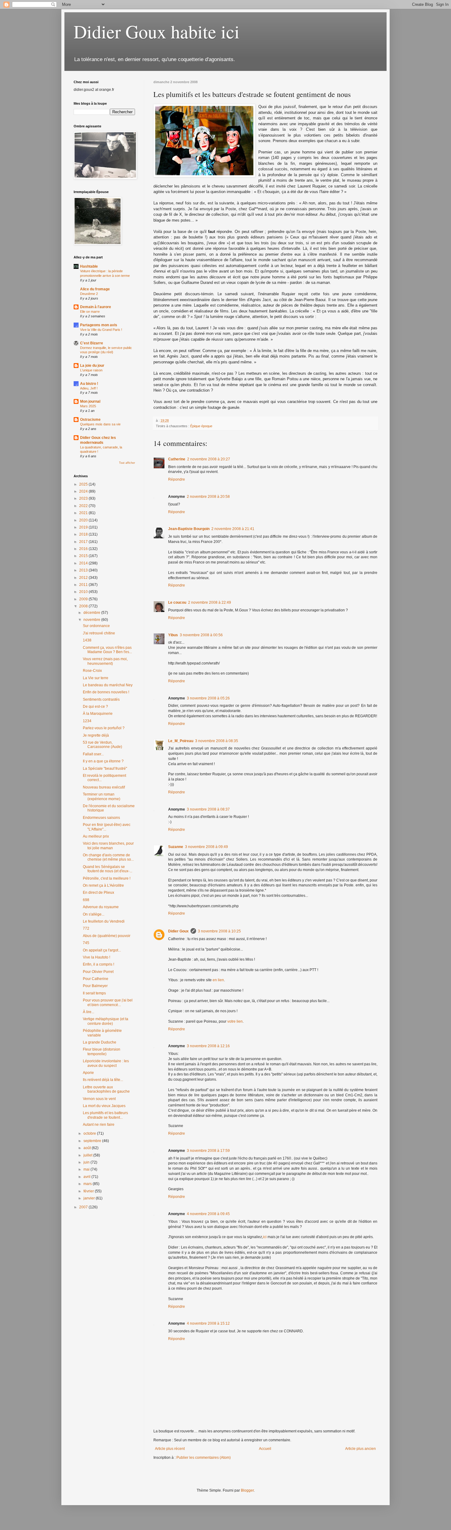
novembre (92, 620)
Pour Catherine (95, 979)
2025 (84, 484)
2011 (84, 585)
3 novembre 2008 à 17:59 (208, 1150)
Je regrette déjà (96, 735)
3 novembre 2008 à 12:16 (208, 1046)
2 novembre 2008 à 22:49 (209, 602)
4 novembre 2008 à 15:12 (208, 1323)
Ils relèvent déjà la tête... (103, 1080)
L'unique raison (91, 370)
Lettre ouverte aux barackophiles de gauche (106, 1089)
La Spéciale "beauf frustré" (105, 768)
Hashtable (89, 266)
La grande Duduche (99, 1042)
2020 (84, 520)
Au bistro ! (89, 384)
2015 (84, 556)
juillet (88, 1155)
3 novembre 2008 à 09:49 (206, 847)
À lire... (88, 1012)
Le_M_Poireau (180, 741)
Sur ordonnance (96, 626)
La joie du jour (92, 365)
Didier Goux (178, 931)
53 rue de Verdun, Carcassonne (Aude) (102, 744)
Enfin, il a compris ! (98, 964)
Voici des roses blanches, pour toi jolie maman (108, 845)
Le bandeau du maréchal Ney (108, 685)
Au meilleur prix (96, 836)
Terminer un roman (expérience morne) (101, 796)
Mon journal (90, 401)
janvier (89, 1198)
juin (87, 1162)
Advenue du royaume (101, 907)
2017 (84, 542)
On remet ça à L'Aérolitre (103, 885)
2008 (84, 606)
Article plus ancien (360, 1449)
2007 (84, 1207)
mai (87, 1169)
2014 (84, 563)
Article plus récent (170, 1449)
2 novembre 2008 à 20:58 (208, 496)
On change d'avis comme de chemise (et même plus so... (108, 857)
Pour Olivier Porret (98, 972)
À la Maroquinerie (98, 713)
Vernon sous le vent (99, 1099)
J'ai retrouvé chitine (99, 633)
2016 (84, 549)
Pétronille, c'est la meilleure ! (106, 878)
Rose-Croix (92, 670)
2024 (84, 491)
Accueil (265, 1449)
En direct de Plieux (98, 892)
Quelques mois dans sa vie (100, 424)
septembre (92, 1141)
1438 (87, 640)
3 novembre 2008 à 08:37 (208, 809)
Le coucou (177, 602)
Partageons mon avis (98, 325)
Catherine (176, 459)
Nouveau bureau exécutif (104, 787)
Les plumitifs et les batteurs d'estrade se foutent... (105, 1115)
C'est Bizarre (91, 343)
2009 (84, 599)
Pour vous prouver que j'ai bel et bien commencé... (108, 1002)
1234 (87, 721)
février (89, 1191)
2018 (84, 534)
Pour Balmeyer (95, 986)
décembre (92, 612)
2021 (84, 513)
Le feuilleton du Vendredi (104, 921)
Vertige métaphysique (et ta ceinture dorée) (105, 1021)
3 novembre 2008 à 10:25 (219, 931)
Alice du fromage (95, 289)
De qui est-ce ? (95, 706)
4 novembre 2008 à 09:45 (208, 1214)
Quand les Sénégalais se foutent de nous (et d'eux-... (107, 869)
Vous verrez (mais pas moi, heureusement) (105, 661)
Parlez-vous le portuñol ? (104, 728)
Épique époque (201, 426)
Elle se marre (90, 311)
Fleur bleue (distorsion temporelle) (101, 1051)
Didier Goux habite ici (157, 31)
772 (86, 928)
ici (265, 1237)
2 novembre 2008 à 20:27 (208, 459)
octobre (90, 1133)
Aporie (88, 1073)
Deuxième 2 (89, 294)
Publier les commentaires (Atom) (203, 1457)
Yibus (173, 635)
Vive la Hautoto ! (96, 957)
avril (87, 1177)
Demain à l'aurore (95, 307)
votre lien (235, 1021)
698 (86, 900)
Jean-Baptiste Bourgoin (189, 529)
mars (88, 1184)
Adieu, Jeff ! (89, 388)
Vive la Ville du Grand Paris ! (101, 329)
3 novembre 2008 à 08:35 (216, 741)
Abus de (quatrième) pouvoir (106, 936)
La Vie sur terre (95, 678)
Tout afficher (127, 462)
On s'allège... (93, 914)
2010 (84, 592)
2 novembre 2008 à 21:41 (232, 529)
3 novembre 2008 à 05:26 (208, 698)
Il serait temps (94, 993)
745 (86, 943)
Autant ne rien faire (98, 1124)
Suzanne (175, 847)
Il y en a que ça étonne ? (103, 761)
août (87, 1148)
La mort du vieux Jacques (104, 1106)
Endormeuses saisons (101, 817)
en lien (218, 980)
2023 (84, 498)
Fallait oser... (93, 754)
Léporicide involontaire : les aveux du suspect (106, 1063)
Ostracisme (90, 419)
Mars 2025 (88, 406)
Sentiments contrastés (101, 699)
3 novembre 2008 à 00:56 (201, 635)
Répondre (176, 479)
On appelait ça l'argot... (102, 950)
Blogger (247, 1490)
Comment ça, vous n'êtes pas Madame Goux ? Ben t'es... (107, 649)
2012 (84, 577)
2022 (84, 506)
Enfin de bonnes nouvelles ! (106, 692)
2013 (84, 570)
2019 (84, 527)
